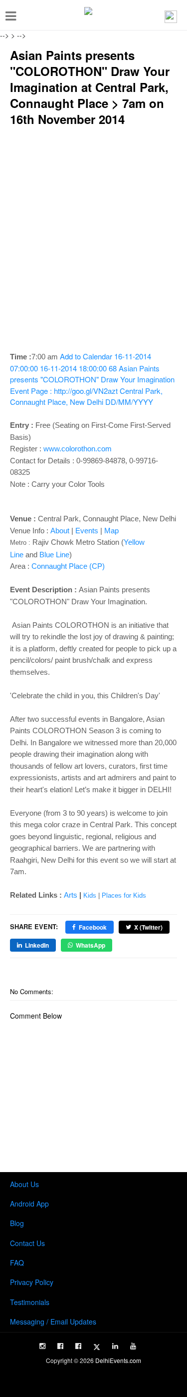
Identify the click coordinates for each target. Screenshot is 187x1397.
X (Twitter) (148, 927)
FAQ (17, 1263)
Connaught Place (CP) (68, 566)
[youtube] (133, 1346)
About (59, 530)
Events (86, 530)
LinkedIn (37, 945)
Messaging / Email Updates (53, 1322)
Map (111, 530)
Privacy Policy (31, 1282)
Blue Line (54, 554)
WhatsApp (90, 945)
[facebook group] (78, 1346)
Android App (29, 1204)
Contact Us (27, 1243)
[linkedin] (115, 1346)
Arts (70, 895)
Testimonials (29, 1302)
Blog (17, 1223)
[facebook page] (60, 1346)
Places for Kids (124, 895)
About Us (24, 1184)
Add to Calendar (92, 379)
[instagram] (42, 1346)
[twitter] (96, 1347)
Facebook (93, 927)
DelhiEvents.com (118, 1360)
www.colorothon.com (77, 448)
